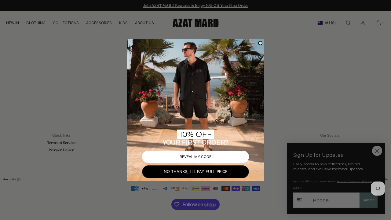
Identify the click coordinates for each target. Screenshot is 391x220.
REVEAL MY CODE (195, 156)
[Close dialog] (260, 43)
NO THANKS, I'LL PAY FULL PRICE (196, 171)
